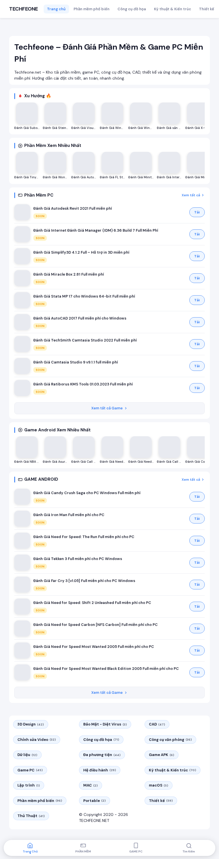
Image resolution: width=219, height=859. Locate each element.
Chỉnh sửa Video (36, 739)
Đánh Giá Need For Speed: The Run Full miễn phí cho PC (83, 536)
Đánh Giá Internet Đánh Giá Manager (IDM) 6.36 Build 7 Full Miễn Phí (95, 230)
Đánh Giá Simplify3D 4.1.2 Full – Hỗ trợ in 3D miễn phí (81, 252)
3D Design (30, 724)
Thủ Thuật (31, 815)
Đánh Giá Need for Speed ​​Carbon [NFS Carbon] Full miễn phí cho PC (95, 624)
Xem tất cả (191, 195)
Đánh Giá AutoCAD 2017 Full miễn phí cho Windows (79, 318)
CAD (157, 724)
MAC (90, 785)
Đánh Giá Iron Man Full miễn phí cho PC (68, 514)
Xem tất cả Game (107, 408)
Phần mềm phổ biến (92, 9)
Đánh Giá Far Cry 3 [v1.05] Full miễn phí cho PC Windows (84, 580)
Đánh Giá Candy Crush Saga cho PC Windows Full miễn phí (86, 492)
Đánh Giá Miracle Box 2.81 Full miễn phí (68, 274)
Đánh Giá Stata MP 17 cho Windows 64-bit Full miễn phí (84, 296)
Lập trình (28, 785)
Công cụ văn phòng (170, 739)
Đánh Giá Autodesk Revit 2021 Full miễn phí (72, 208)
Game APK (161, 754)
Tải (197, 212)
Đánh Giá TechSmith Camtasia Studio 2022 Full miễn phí (85, 340)
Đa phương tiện (102, 754)
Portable (94, 800)
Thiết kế (206, 9)
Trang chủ (56, 9)
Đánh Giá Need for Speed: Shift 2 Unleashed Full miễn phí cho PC (92, 602)
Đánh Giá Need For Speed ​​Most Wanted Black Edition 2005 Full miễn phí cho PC (106, 668)
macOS (158, 785)
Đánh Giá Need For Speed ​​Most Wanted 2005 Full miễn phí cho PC (93, 646)
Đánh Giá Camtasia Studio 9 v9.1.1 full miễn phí (75, 362)
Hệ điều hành (99, 770)
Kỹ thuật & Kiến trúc (172, 9)
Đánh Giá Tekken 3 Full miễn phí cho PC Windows (77, 558)
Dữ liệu (27, 754)
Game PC (30, 770)
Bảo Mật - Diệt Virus (105, 724)
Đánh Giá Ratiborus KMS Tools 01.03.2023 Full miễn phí (83, 384)
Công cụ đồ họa (131, 9)
